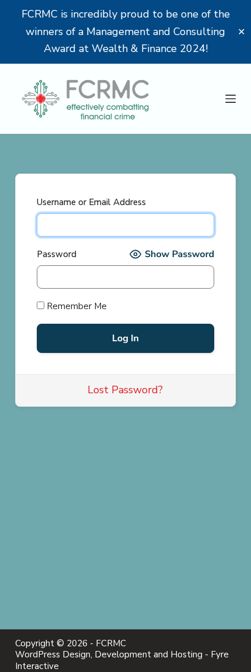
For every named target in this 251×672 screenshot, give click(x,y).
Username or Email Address (91, 202)
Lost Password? (125, 390)
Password (56, 254)
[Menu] (230, 98)
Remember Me (75, 306)
